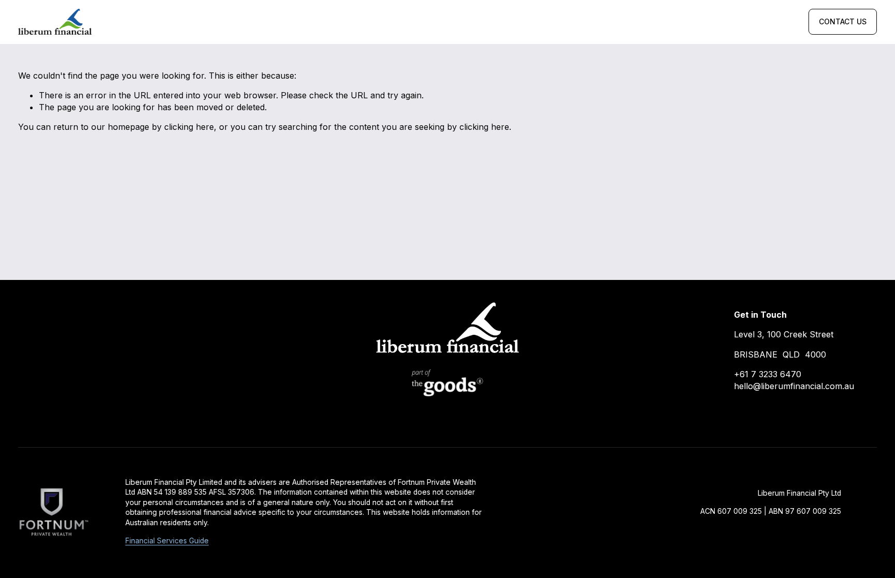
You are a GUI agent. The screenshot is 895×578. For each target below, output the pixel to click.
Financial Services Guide (167, 541)
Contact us (843, 22)
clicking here (189, 127)
